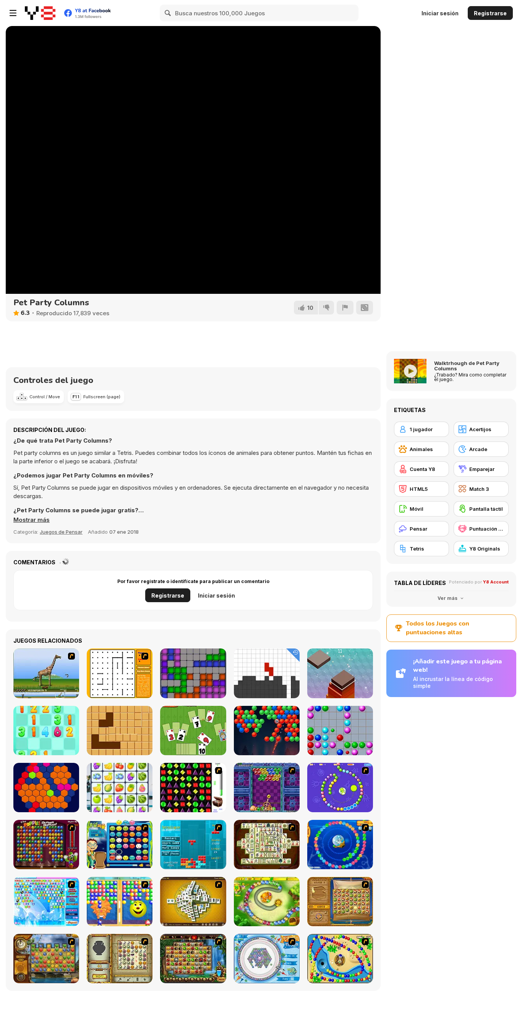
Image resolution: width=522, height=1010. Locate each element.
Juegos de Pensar (61, 532)
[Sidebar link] (13, 13)
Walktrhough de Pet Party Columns (466, 365)
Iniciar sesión (440, 13)
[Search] (168, 13)
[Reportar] (345, 307)
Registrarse (490, 13)
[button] (31, 520)
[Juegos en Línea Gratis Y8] (40, 13)
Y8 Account (496, 582)
